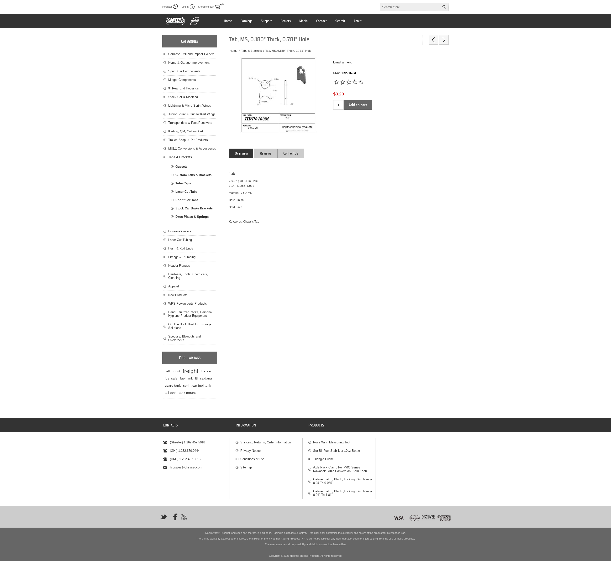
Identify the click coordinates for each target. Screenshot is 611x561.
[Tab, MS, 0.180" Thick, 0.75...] (433, 40)
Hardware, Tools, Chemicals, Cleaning (188, 276)
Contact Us (290, 153)
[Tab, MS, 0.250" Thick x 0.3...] (444, 40)
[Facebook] (174, 517)
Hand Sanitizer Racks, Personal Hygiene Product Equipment (190, 313)
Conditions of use (252, 459)
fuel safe (171, 378)
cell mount (172, 371)
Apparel (173, 286)
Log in (185, 6)
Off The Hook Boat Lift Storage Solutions (189, 326)
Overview (241, 153)
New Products (178, 295)
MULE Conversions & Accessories (192, 148)
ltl (196, 378)
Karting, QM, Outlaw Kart (185, 131)
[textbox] (410, 7)
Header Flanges (179, 265)
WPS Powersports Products (187, 303)
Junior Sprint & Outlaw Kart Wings (192, 114)
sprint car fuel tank (197, 385)
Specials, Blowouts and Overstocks (184, 338)
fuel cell (206, 371)
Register (167, 6)
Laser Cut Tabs (186, 191)
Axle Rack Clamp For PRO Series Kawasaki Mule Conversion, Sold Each (340, 469)
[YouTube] (184, 517)
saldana (206, 378)
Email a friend (342, 62)
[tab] (241, 153)
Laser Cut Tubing (180, 240)
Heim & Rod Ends (180, 248)
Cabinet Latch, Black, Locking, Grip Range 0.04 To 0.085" (342, 481)
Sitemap (246, 467)
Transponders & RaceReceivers (190, 123)
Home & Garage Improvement (189, 62)
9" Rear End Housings (183, 88)
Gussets (181, 166)
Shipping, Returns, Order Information (265, 442)
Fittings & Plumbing (181, 257)
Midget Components (182, 80)
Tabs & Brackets (180, 157)
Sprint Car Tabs (186, 200)
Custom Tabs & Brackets (193, 175)
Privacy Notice (250, 450)
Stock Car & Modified (183, 97)
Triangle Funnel (323, 459)
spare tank (173, 385)
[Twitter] (164, 517)
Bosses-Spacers (179, 231)
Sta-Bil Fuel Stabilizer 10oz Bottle (336, 450)
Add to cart (357, 105)
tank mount (187, 393)
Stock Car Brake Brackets (194, 208)
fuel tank (186, 378)
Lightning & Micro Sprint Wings (189, 105)
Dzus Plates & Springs (192, 216)
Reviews (265, 153)
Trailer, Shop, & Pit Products (188, 140)
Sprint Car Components (184, 71)
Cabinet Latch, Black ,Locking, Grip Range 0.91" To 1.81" (342, 493)
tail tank (170, 393)
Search (444, 7)
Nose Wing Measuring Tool (331, 442)
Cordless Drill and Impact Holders (191, 54)
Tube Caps (183, 183)
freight (190, 371)
